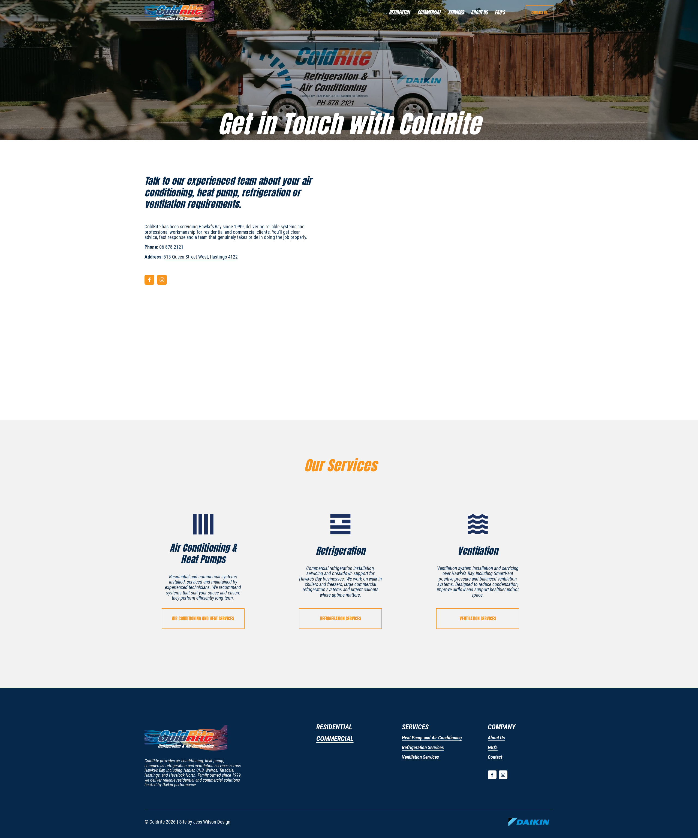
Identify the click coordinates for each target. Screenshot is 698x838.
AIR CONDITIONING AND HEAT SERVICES (203, 618)
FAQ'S (500, 12)
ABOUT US (479, 12)
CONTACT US (539, 12)
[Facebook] (149, 280)
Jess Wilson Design (211, 822)
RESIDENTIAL (399, 12)
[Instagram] (162, 280)
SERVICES (456, 12)
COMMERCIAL (429, 12)
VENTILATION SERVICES (478, 618)
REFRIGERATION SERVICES (340, 618)
